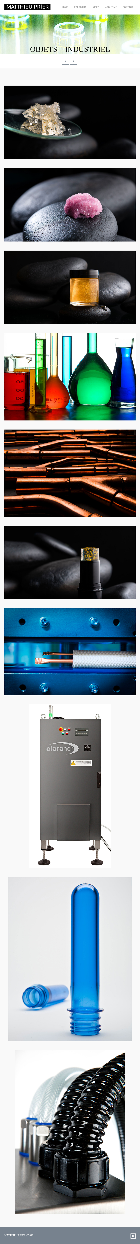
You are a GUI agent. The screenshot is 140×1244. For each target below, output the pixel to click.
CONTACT (128, 7)
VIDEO (96, 7)
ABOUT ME (111, 7)
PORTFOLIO (80, 7)
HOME (64, 7)
